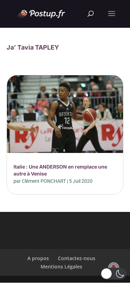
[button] (114, 274)
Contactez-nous (76, 258)
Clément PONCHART (44, 181)
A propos (38, 258)
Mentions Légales (61, 266)
